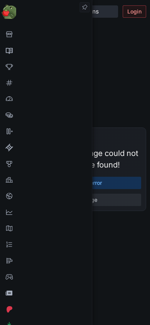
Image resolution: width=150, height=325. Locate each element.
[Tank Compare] (46, 131)
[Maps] (46, 228)
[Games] (46, 277)
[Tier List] (46, 260)
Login (134, 11)
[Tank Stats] (46, 82)
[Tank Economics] (46, 115)
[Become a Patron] (46, 309)
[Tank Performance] (46, 99)
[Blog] (46, 293)
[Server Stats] (46, 196)
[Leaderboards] (46, 244)
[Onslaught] (46, 66)
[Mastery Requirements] (46, 163)
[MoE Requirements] (46, 147)
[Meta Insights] (46, 212)
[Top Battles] (46, 180)
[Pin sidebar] (85, 7)
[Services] (46, 34)
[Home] (46, 11)
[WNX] (46, 50)
